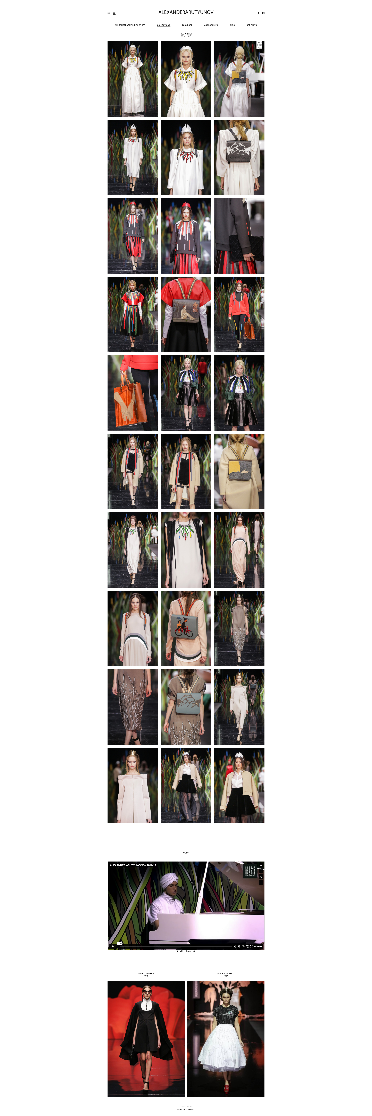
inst (263, 13)
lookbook (187, 25)
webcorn (191, 1109)
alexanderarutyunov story (130, 25)
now (190, 1107)
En (114, 13)
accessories (211, 25)
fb (259, 13)
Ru (109, 13)
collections (163, 25)
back (260, 42)
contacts (252, 25)
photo (259, 45)
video (260, 48)
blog (232, 25)
